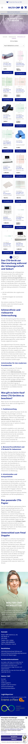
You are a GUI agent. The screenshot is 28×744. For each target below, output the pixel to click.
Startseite (5, 36)
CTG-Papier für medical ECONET (20, 64)
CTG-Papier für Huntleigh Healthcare (20, 218)
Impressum (23, 653)
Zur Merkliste (7, 72)
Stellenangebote (6, 683)
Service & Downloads (7, 686)
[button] (2, 7)
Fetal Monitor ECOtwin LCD (19, 244)
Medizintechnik (12, 36)
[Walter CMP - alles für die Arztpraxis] (14, 7)
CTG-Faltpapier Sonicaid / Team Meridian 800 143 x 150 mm (7, 244)
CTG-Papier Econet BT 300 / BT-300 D (20, 168)
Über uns (4, 681)
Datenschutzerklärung (13, 653)
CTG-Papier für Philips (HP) (7, 90)
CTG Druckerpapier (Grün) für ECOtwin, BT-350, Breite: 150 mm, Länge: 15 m (7, 193)
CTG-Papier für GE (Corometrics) (20, 90)
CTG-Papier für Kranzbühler (20, 116)
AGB (2, 651)
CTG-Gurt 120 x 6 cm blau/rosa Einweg (7, 64)
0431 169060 (9, 640)
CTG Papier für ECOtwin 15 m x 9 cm (20, 193)
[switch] (24, 742)
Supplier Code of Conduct (8, 684)
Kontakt (3, 679)
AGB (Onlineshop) (9, 651)
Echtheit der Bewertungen (8, 655)
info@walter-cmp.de (10, 644)
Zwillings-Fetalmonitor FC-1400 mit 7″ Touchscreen (7, 218)
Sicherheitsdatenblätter (8, 688)
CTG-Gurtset (19, 142)
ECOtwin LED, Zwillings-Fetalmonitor (6, 168)
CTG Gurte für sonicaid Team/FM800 (6, 116)
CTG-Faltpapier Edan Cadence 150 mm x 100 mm (7, 142)
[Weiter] (17, 257)
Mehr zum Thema (14, 31)
